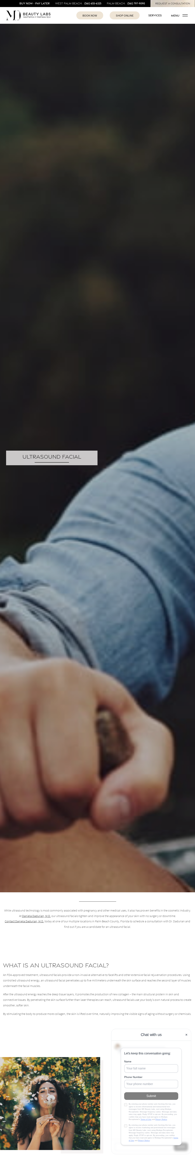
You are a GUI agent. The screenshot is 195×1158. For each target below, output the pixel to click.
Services (155, 15)
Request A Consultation (172, 3)
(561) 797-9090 (136, 3)
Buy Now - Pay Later (34, 3)
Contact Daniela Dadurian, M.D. (24, 921)
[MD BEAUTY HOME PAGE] (29, 15)
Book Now (89, 15)
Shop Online (124, 15)
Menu (175, 15)
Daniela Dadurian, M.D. (36, 916)
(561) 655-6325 (92, 3)
